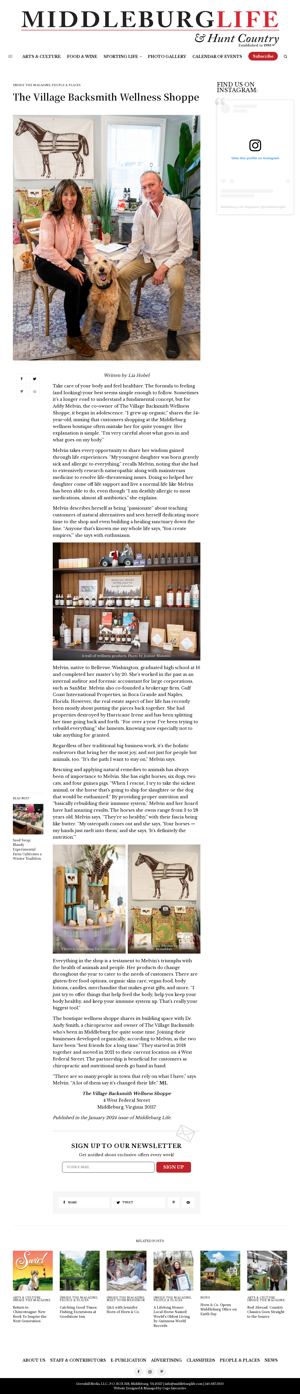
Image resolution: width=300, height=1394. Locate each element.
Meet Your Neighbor (126, 1300)
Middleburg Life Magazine (240, 207)
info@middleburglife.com (183, 1384)
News (205, 1297)
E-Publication (128, 1360)
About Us (33, 1360)
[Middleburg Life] (150, 28)
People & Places (66, 85)
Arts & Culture (27, 1297)
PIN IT (126, 604)
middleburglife (275, 207)
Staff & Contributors (78, 1360)
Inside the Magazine (31, 85)
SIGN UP (173, 1167)
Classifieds (201, 1360)
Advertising (166, 1360)
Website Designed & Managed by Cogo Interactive (150, 1388)
